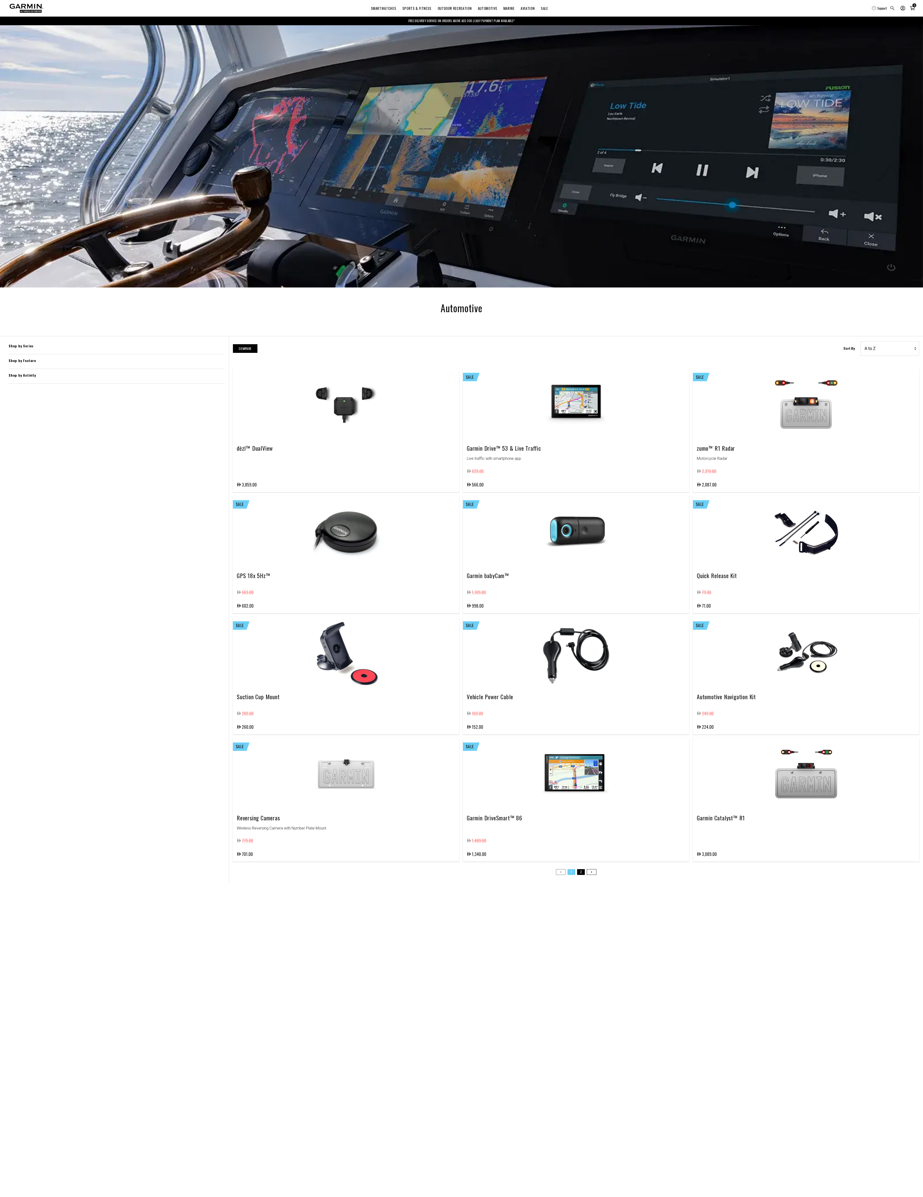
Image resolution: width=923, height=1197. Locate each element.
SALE (544, 8)
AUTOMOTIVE (487, 8)
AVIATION (528, 8)
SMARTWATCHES (383, 8)
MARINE (509, 8)
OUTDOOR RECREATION (455, 8)
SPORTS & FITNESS (416, 8)
